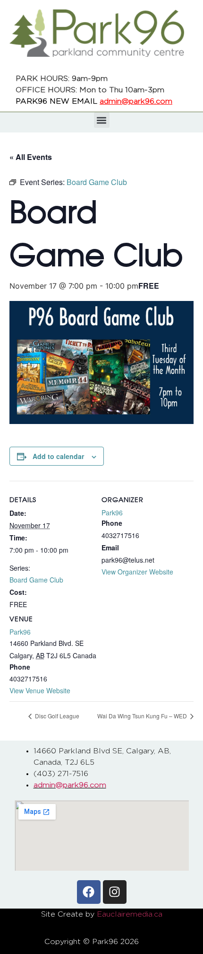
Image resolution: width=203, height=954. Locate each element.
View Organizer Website (137, 571)
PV (153, 941)
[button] (102, 120)
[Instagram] (115, 892)
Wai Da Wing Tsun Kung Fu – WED (142, 716)
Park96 (20, 631)
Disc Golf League (56, 716)
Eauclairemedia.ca (129, 914)
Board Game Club (36, 579)
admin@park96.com (136, 101)
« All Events (30, 156)
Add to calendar (58, 456)
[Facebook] (89, 892)
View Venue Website (39, 690)
